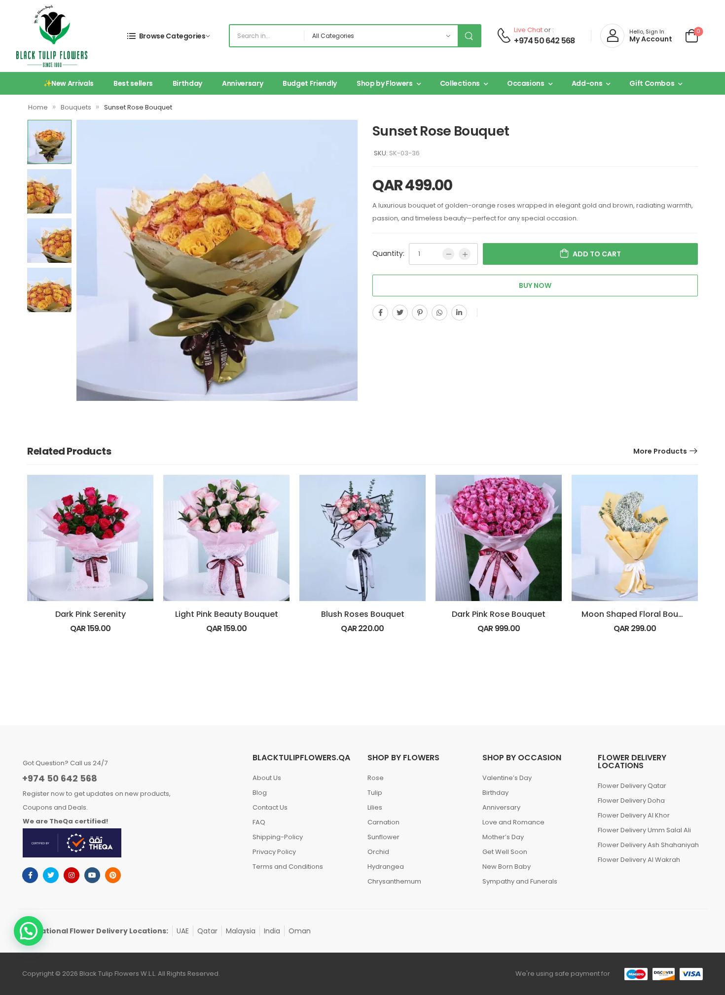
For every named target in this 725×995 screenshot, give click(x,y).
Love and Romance (513, 822)
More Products (660, 451)
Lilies (374, 807)
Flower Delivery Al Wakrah (639, 859)
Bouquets (76, 107)
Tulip (374, 792)
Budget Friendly (310, 83)
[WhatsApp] (439, 312)
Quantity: (388, 253)
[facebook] (30, 875)
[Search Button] (469, 35)
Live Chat (528, 30)
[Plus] (465, 254)
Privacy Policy (274, 851)
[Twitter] (400, 312)
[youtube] (92, 875)
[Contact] (503, 36)
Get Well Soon (504, 851)
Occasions (525, 83)
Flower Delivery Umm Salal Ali (644, 830)
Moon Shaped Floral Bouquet (639, 614)
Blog (260, 792)
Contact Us (270, 807)
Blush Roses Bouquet (362, 614)
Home (38, 107)
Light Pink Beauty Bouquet (226, 614)
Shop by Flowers (385, 83)
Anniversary (242, 83)
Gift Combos (651, 83)
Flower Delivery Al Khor (634, 815)
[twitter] (51, 875)
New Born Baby (506, 866)
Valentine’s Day (507, 777)
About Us (267, 777)
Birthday (187, 83)
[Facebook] (380, 312)
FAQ (259, 822)
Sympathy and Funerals (519, 881)
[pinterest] (113, 875)
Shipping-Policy (278, 837)
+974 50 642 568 (544, 41)
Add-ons (587, 83)
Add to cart (597, 254)
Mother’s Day (503, 837)
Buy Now (535, 285)
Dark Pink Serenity (90, 614)
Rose (375, 777)
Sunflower (383, 837)
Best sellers (133, 83)
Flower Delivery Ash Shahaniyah (648, 845)
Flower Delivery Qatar (632, 785)
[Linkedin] (459, 312)
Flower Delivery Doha (631, 800)
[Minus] (448, 254)
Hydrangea (385, 866)
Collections (460, 83)
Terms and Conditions (288, 866)
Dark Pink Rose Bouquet (498, 614)
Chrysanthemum (394, 881)
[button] (28, 931)
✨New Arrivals (68, 83)
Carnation (383, 822)
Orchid (378, 851)
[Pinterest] (420, 312)
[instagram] (71, 875)
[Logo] (51, 36)
